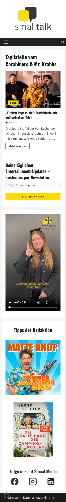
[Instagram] (33, 481)
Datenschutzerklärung (38, 498)
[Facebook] (15, 481)
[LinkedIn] (51, 481)
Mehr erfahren (19, 146)
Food (13, 102)
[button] (6, 42)
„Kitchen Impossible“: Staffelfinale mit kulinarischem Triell (33, 89)
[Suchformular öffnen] (62, 42)
